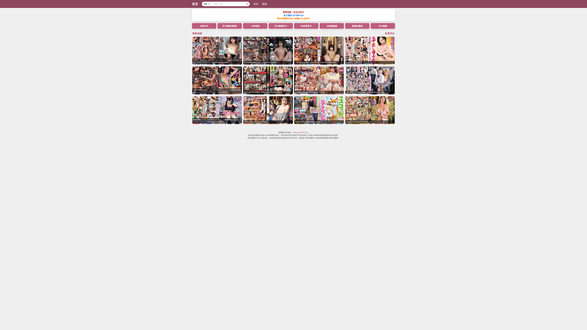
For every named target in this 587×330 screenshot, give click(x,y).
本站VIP (204, 26)
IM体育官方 (306, 26)
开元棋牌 (383, 26)
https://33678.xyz (301, 132)
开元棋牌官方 (280, 26)
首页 (255, 4)
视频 (264, 4)
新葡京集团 (357, 26)
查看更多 (390, 33)
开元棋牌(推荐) (229, 26)
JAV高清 (255, 26)
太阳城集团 (332, 26)
